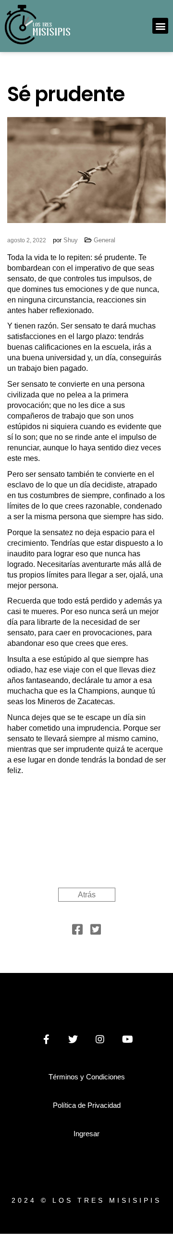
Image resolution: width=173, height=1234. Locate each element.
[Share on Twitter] (95, 931)
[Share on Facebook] (77, 931)
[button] (160, 26)
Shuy (70, 240)
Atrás (87, 895)
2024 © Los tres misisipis (86, 1200)
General (104, 240)
